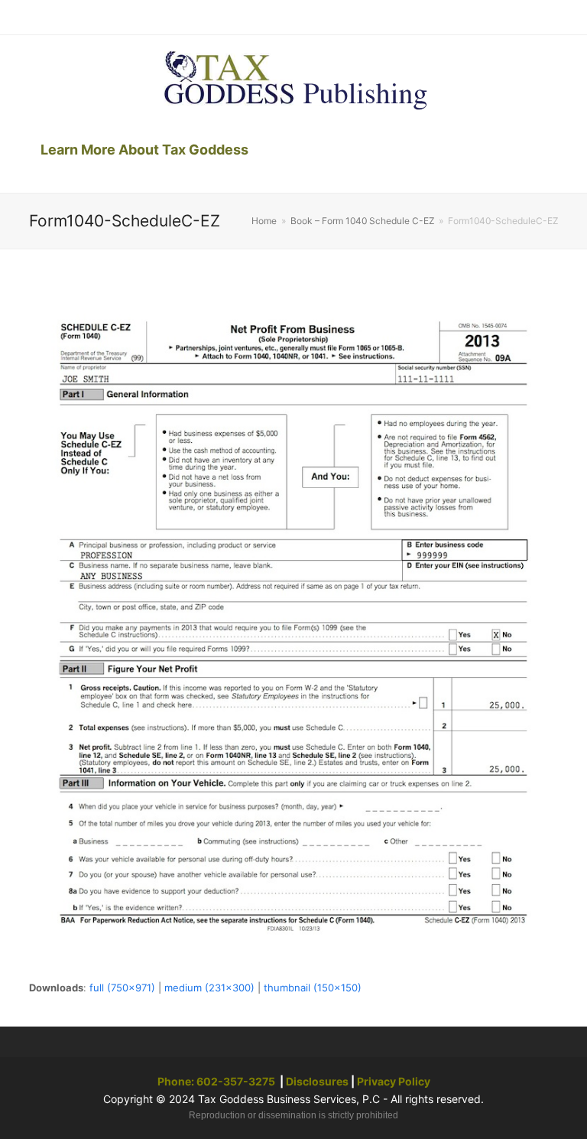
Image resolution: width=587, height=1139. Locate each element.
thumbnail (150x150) (313, 987)
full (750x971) (122, 987)
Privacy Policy (393, 1081)
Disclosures (317, 1081)
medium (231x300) (209, 987)
